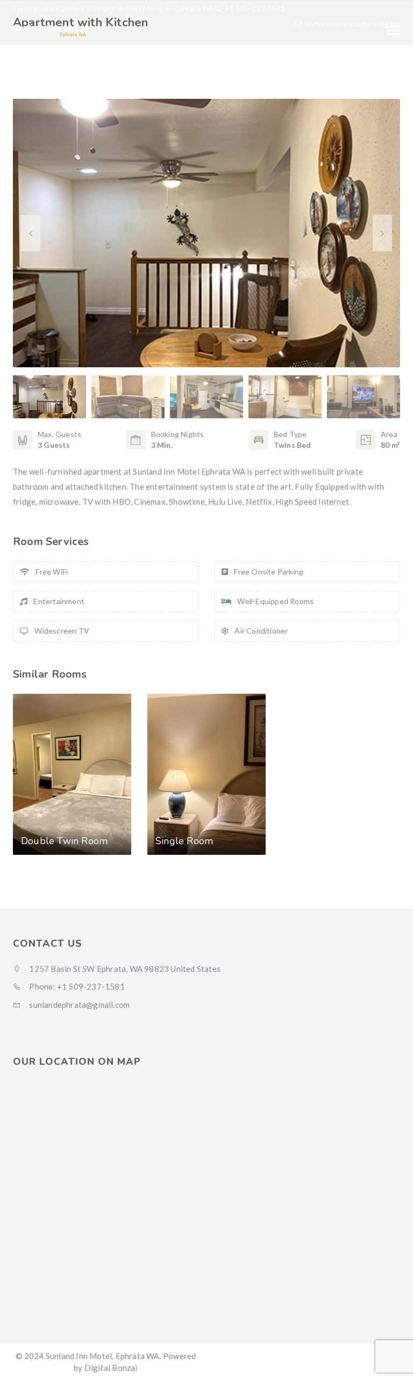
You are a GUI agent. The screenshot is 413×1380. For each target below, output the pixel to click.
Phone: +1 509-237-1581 (76, 986)
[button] (382, 233)
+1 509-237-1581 (254, 8)
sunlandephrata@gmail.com (352, 23)
